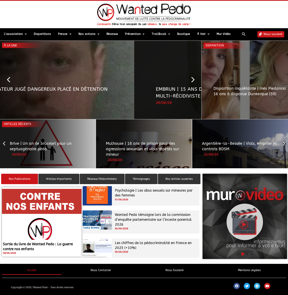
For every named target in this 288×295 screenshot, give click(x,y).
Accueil (31, 270)
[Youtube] (267, 286)
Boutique (183, 34)
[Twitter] (247, 286)
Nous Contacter (101, 270)
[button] (244, 34)
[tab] (19, 179)
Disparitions (42, 34)
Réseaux (112, 34)
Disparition (215, 45)
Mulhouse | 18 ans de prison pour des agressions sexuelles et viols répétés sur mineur (142, 149)
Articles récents (17, 124)
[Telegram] (257, 286)
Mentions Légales (249, 270)
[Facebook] (237, 286)
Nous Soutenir (175, 270)
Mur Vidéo (224, 34)
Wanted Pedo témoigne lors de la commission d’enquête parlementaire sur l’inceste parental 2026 (153, 220)
